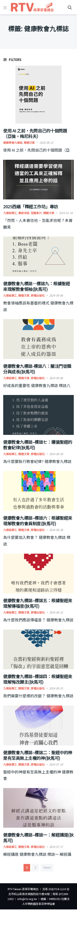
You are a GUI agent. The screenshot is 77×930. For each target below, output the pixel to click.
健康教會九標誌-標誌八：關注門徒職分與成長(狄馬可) (37, 369)
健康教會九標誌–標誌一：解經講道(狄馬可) (38, 837)
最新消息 (23, 213)
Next (47, 867)
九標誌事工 (10, 213)
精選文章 (29, 142)
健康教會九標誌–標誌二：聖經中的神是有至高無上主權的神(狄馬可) (37, 755)
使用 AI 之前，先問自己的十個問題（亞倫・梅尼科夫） (35, 133)
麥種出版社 (37, 295)
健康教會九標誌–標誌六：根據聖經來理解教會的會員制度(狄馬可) (37, 520)
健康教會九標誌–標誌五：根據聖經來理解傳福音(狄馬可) (37, 603)
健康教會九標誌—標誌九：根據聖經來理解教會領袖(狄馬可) (36, 286)
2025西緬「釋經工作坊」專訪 (30, 206)
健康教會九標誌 (12, 142)
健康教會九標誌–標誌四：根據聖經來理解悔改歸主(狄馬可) (37, 679)
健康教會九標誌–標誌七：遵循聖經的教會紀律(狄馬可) (37, 445)
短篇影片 (36, 213)
